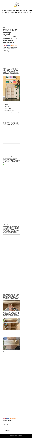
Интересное (29, 12)
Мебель (24, 10)
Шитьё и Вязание (17, 12)
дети (5, 420)
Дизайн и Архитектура (16, 10)
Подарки (11, 420)
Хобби (26, 10)
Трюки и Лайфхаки (23, 12)
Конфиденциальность (19, 435)
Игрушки (8, 420)
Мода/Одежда (12, 12)
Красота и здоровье (4, 12)
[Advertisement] (16, 19)
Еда (8, 12)
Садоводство (4, 10)
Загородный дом (9, 10)
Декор (21, 10)
